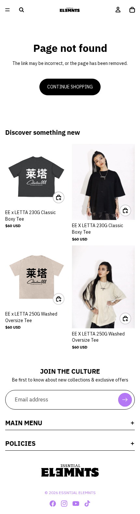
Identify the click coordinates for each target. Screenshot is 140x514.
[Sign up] (125, 400)
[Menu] (7, 9)
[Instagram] (64, 503)
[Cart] (132, 10)
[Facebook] (53, 503)
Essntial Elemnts (77, 492)
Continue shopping (70, 87)
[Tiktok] (87, 503)
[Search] (21, 10)
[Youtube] (76, 503)
